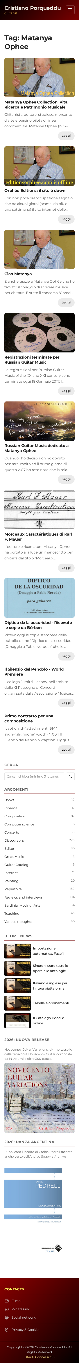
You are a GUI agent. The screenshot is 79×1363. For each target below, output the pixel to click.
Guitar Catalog (16, 865)
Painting (11, 881)
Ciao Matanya (18, 273)
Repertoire (13, 889)
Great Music (14, 857)
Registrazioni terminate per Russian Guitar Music (31, 360)
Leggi (66, 136)
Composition (14, 816)
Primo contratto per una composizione (28, 718)
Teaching (11, 913)
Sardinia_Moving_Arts (22, 905)
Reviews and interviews (23, 897)
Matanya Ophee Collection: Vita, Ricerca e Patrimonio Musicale (36, 105)
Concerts (11, 832)
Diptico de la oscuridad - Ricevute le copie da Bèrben (38, 625)
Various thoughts (18, 922)
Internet (11, 873)
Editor (9, 848)
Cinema (10, 808)
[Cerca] (70, 776)
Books (9, 800)
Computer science (19, 824)
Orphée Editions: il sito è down (34, 190)
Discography (14, 840)
